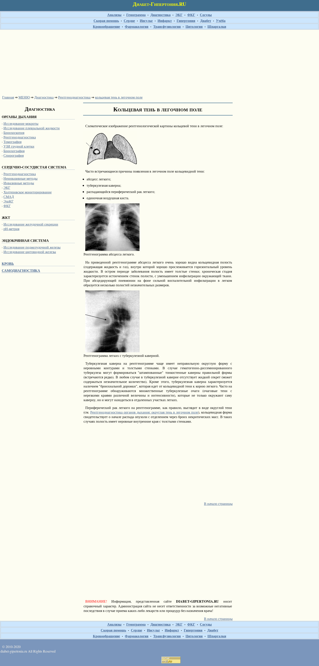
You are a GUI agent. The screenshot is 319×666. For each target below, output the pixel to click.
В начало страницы (218, 503)
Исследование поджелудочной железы (32, 247)
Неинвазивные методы (20, 178)
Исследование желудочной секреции (30, 224)
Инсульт (146, 20)
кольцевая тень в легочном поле (119, 97)
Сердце (129, 20)
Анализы (114, 14)
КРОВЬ (8, 263)
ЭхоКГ (8, 201)
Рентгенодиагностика (74, 97)
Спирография (13, 155)
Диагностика (160, 14)
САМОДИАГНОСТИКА (21, 270)
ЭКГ (179, 14)
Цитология (194, 26)
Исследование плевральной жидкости (31, 128)
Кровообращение (106, 26)
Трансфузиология (167, 26)
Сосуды (206, 14)
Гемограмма (136, 14)
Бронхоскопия (13, 132)
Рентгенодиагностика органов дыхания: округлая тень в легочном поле (144, 412)
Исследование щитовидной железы (29, 251)
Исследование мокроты (20, 123)
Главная (8, 97)
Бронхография (14, 150)
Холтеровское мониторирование (27, 192)
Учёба (220, 20)
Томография (12, 141)
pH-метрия (11, 228)
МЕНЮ (24, 97)
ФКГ (191, 14)
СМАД (8, 196)
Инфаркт (165, 20)
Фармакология (136, 26)
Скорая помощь (106, 20)
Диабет (205, 20)
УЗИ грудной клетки (18, 146)
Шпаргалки (216, 26)
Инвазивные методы (18, 183)
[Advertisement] (159, 61)
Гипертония (186, 20)
